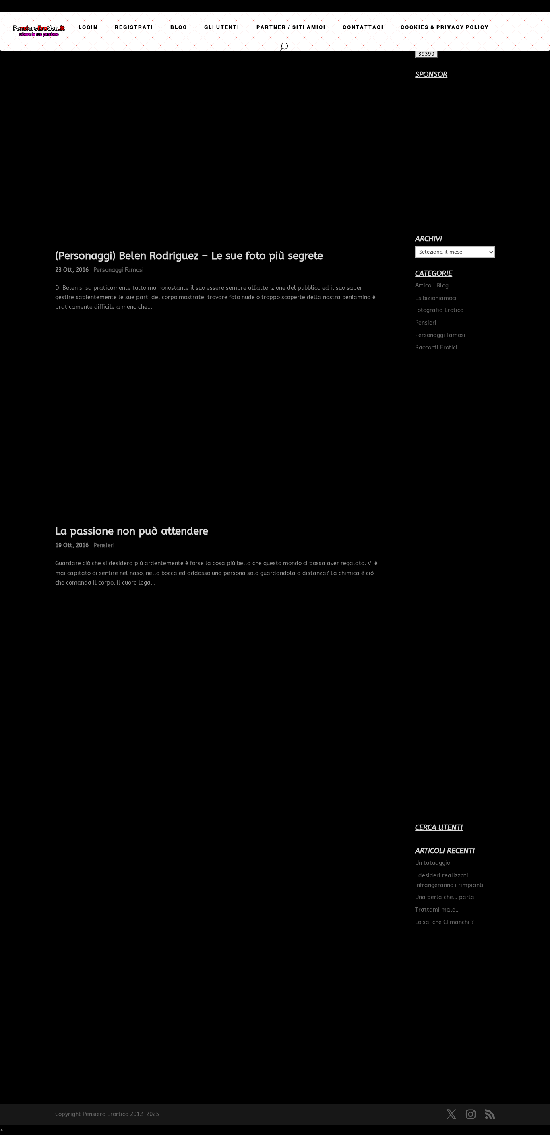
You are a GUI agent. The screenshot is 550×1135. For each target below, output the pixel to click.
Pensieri (104, 545)
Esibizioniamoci (436, 298)
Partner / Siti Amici (291, 27)
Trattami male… (437, 909)
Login (88, 27)
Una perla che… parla (444, 897)
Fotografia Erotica (439, 310)
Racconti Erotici (436, 347)
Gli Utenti (222, 27)
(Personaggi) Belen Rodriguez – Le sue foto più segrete (189, 256)
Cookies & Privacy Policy (445, 27)
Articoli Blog (432, 285)
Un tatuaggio (432, 863)
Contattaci (363, 27)
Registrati (134, 27)
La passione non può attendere (131, 531)
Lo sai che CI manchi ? (444, 922)
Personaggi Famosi (118, 270)
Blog (178, 27)
